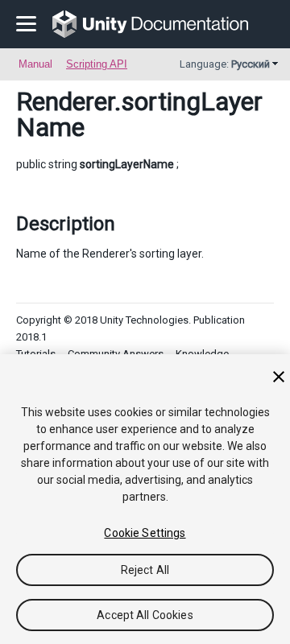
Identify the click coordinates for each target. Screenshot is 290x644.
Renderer (65, 101)
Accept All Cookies (145, 615)
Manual (35, 64)
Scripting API (96, 64)
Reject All (145, 570)
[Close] (278, 376)
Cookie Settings (144, 532)
